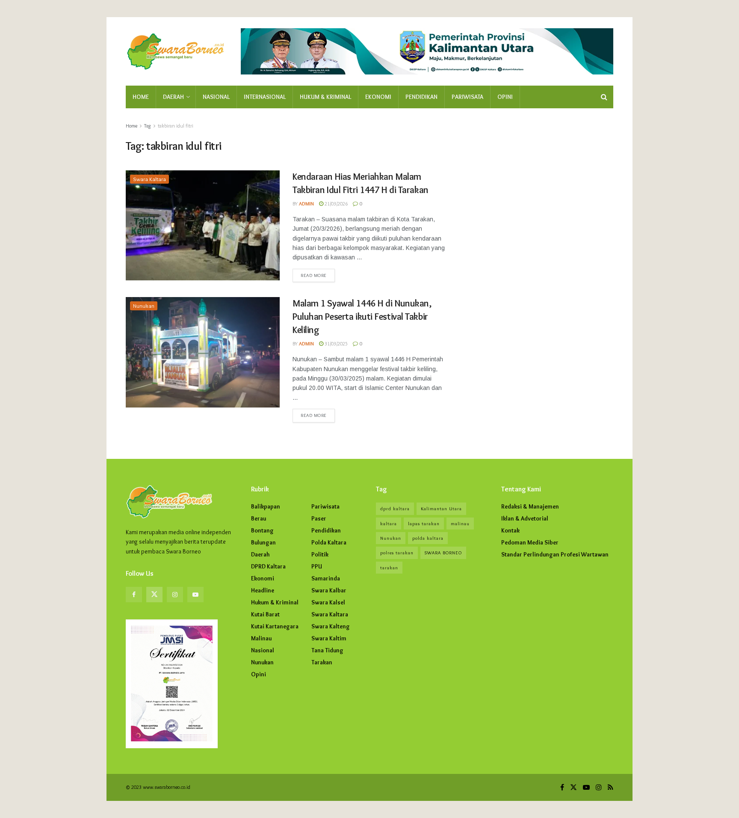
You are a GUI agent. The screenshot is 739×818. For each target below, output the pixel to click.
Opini (505, 97)
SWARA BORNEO (443, 553)
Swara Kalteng (330, 626)
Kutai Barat (265, 614)
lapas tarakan (424, 523)
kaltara (388, 523)
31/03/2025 (335, 343)
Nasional (216, 97)
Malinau (261, 638)
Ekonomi (378, 97)
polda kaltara (427, 538)
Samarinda (325, 578)
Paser (318, 518)
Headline (262, 590)
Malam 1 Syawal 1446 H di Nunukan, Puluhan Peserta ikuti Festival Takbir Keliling (362, 316)
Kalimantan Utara (441, 509)
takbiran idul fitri (175, 125)
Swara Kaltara (149, 178)
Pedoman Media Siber (530, 542)
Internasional (265, 97)
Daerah (173, 97)
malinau (460, 523)
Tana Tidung (327, 650)
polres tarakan (397, 553)
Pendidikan (421, 97)
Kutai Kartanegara (275, 626)
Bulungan (263, 542)
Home (141, 97)
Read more (314, 275)
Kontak (510, 530)
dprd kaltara (395, 509)
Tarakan (321, 662)
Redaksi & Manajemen (530, 506)
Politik (319, 554)
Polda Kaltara (328, 542)
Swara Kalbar (328, 590)
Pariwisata (467, 97)
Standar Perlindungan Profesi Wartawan (555, 554)
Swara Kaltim (328, 638)
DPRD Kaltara (268, 566)
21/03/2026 (335, 203)
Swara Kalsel (328, 602)
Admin (306, 203)
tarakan (389, 568)
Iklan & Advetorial (524, 518)
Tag (147, 125)
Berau (258, 518)
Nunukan (143, 305)
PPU (316, 566)
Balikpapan (265, 506)
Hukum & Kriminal (325, 97)
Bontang (262, 530)
